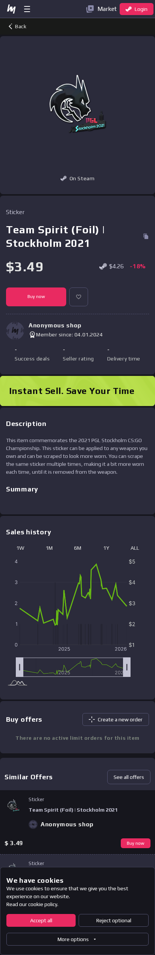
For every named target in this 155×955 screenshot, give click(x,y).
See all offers (129, 777)
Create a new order (120, 719)
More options (73, 939)
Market (107, 8)
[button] (78, 296)
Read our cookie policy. (32, 904)
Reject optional (113, 920)
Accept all (41, 920)
